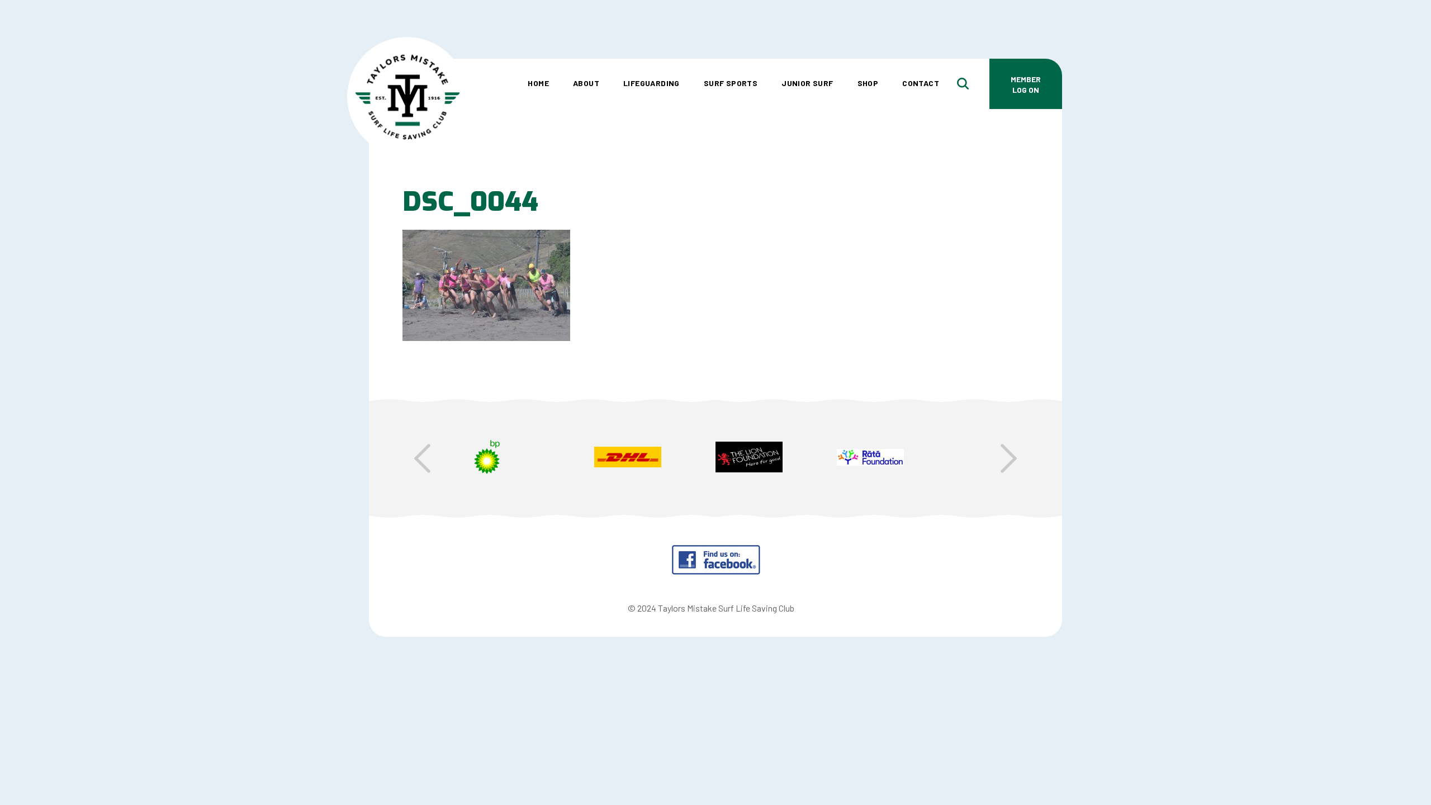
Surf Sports (730, 83)
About (586, 83)
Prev (422, 458)
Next (1008, 458)
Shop (868, 83)
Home (538, 83)
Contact (920, 83)
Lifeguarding (651, 83)
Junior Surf (807, 83)
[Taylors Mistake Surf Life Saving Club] (407, 53)
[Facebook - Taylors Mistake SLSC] (716, 571)
